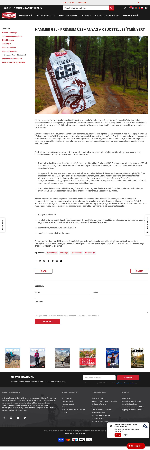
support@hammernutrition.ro (81, 431)
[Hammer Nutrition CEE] (12, 358)
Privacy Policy (118, 383)
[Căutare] (88, 7)
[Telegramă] (53, 261)
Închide (138, 2)
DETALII (85, 2)
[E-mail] (57, 261)
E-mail (95, 292)
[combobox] (86, 7)
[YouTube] (17, 417)
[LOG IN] (125, 8)
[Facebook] (36, 261)
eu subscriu (128, 378)
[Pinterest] (44, 261)
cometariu (39, 302)
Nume (37, 292)
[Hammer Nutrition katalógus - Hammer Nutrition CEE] (62, 358)
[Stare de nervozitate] (40, 261)
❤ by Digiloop (102, 431)
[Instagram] (11, 417)
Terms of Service (129, 383)
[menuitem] (17, 32)
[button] (132, 8)
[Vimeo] (24, 417)
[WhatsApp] (61, 261)
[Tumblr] (48, 261)
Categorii (6, 29)
